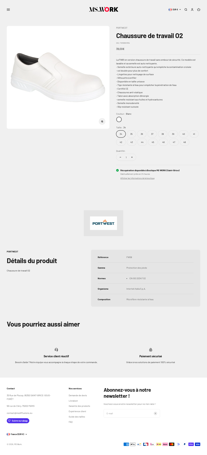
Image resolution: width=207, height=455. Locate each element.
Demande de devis (78, 395)
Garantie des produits (79, 406)
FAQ (71, 421)
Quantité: (120, 150)
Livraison (73, 400)
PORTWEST (121, 27)
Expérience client (77, 411)
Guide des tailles (77, 416)
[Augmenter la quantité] (132, 157)
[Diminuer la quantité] (120, 157)
